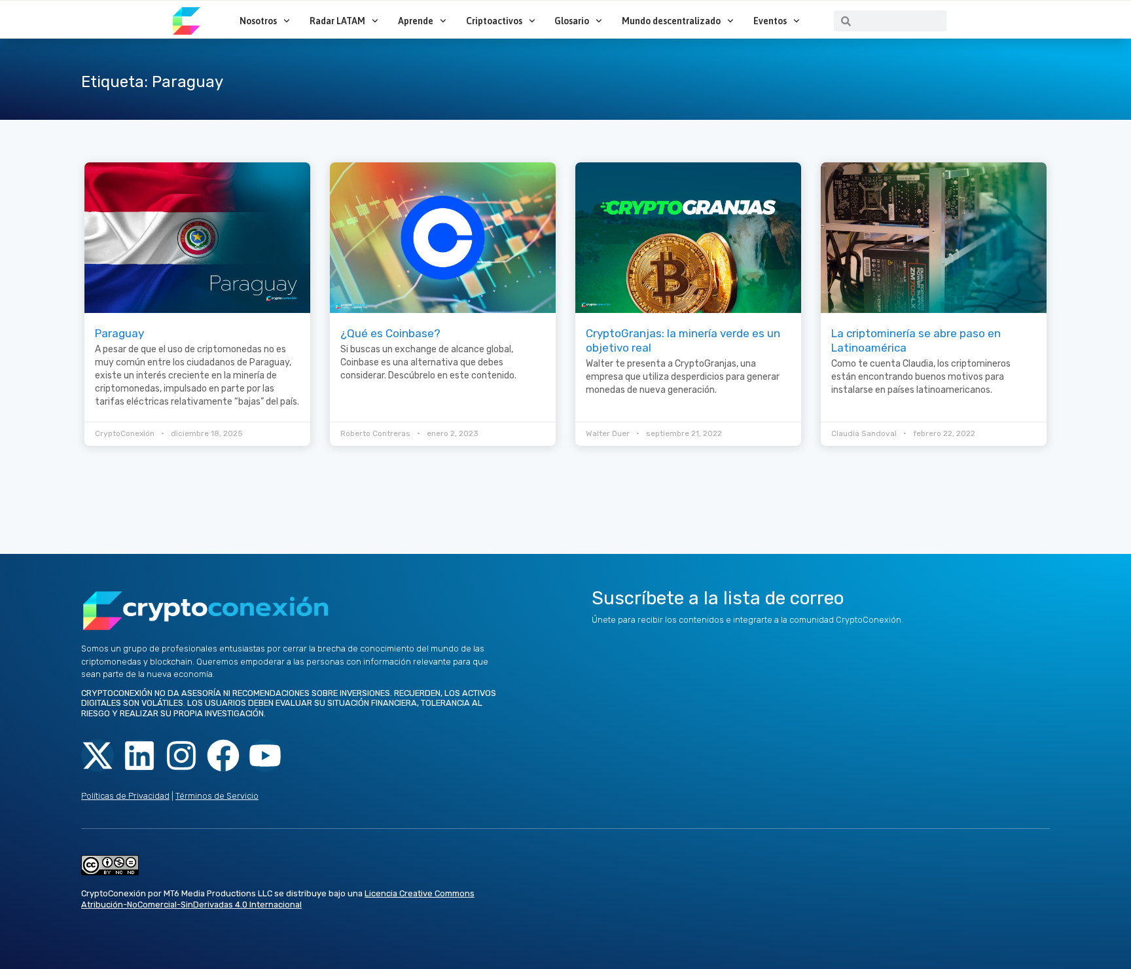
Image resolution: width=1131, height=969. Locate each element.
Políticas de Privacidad (125, 796)
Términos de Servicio (217, 796)
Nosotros (258, 21)
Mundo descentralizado (671, 21)
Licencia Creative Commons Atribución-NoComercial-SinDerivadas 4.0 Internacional (278, 898)
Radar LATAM (337, 21)
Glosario (571, 21)
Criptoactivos (494, 21)
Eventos (770, 21)
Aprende (415, 21)
